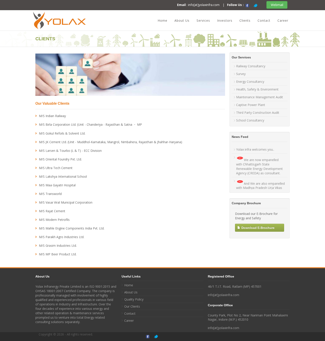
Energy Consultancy (250, 81)
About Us (181, 20)
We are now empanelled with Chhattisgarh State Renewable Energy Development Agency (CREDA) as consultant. (259, 164)
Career (282, 20)
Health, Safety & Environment (257, 89)
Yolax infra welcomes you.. (255, 147)
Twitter (156, 336)
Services (203, 20)
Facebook (148, 336)
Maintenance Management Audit (259, 97)
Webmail (277, 5)
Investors (224, 20)
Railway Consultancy (250, 66)
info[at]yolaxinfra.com (204, 5)
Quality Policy (133, 299)
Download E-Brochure (258, 227)
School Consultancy (250, 120)
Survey (241, 74)
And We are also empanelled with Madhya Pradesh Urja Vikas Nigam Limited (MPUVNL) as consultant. (260, 188)
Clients (244, 20)
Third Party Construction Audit (257, 112)
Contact (264, 20)
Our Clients (132, 306)
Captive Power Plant (250, 105)
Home (162, 20)
